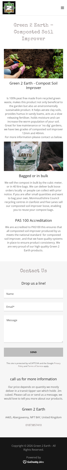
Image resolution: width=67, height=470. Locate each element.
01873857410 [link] (34, 425)
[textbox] (33, 294)
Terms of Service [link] (35, 366)
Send (33, 352)
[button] (62, 8)
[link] (9, 7)
